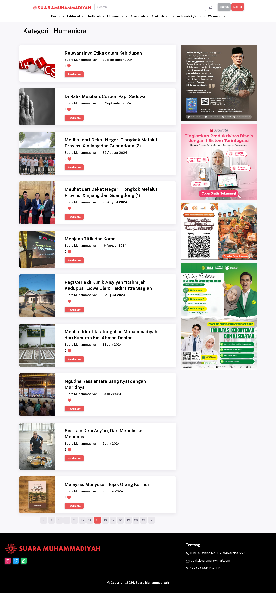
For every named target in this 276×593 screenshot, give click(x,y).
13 (82, 520)
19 (128, 520)
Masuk (224, 6)
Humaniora (115, 16)
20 (136, 520)
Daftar (237, 6)
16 (105, 520)
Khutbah (158, 16)
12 (74, 520)
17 (113, 520)
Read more (74, 74)
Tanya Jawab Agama (186, 16)
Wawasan (215, 16)
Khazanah (137, 16)
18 (120, 520)
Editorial (74, 16)
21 (143, 520)
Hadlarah (94, 16)
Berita (56, 16)
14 (90, 520)
